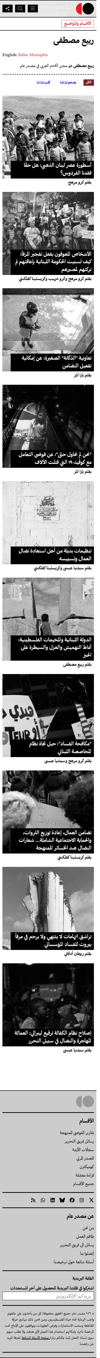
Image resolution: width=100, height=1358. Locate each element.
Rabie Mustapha (33, 55)
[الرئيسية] (85, 9)
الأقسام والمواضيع (77, 24)
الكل (89, 82)
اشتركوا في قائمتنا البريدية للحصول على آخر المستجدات (52, 1288)
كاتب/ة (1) (43, 82)
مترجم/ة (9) (68, 82)
